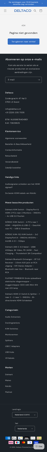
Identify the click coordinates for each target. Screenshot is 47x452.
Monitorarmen (11, 334)
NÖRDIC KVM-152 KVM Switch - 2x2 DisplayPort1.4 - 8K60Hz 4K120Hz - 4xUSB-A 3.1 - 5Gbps (21, 237)
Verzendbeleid (11, 162)
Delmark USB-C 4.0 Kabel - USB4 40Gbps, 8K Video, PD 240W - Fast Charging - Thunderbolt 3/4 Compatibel (23, 250)
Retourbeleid (11, 156)
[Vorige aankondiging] (5, 3)
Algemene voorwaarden (16, 138)
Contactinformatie (13, 150)
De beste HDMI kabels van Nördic (20, 193)
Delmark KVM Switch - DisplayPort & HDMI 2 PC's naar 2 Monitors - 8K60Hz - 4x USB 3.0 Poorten (23, 212)
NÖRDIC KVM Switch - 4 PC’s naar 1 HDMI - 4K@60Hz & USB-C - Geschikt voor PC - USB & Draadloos (23, 225)
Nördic (8, 386)
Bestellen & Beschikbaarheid (18, 144)
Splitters (9, 340)
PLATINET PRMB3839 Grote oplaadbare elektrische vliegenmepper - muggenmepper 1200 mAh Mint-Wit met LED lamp (23, 283)
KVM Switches (11, 329)
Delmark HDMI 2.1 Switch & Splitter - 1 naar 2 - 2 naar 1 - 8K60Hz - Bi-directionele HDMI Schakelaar (22, 297)
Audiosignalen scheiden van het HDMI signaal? (22, 185)
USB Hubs (9, 352)
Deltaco (19, 447)
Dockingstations (12, 323)
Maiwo (8, 380)
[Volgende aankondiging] (42, 3)
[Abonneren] (39, 80)
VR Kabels (9, 358)
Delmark (9, 374)
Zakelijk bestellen (13, 167)
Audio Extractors (12, 317)
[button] (5, 11)
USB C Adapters (12, 346)
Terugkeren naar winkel (24, 41)
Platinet (8, 392)
